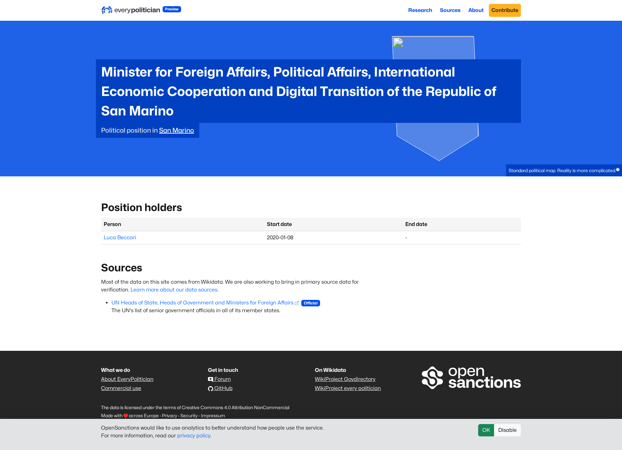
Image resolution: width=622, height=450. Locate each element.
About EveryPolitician (127, 379)
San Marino (176, 130)
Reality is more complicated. (586, 170)
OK (486, 430)
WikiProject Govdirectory (345, 379)
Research (420, 10)
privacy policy (194, 435)
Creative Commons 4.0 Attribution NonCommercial (235, 407)
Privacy (169, 415)
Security (189, 415)
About (476, 10)
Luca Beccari (120, 237)
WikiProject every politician (348, 388)
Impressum (213, 415)
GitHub (223, 388)
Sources (450, 10)
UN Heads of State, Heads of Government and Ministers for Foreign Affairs (202, 303)
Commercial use (121, 388)
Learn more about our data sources (174, 290)
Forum (222, 379)
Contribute (504, 10)
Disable (507, 430)
